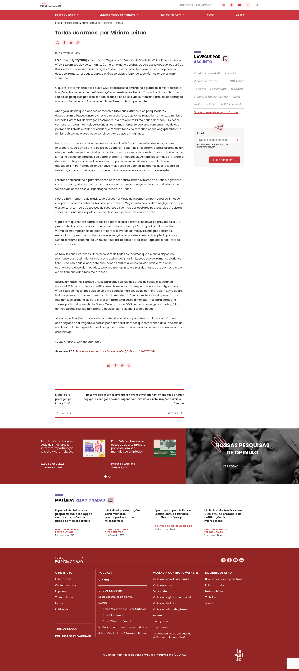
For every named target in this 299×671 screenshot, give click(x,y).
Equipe (59, 603)
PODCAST (105, 573)
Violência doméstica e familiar (216, 73)
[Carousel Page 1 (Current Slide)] (105, 476)
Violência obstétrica (165, 603)
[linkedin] (248, 5)
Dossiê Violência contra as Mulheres (124, 609)
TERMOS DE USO (66, 629)
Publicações (62, 609)
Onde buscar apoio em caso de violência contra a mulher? (172, 635)
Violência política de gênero (170, 609)
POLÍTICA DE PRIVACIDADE (73, 636)
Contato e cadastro (67, 585)
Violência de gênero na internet (217, 96)
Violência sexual (205, 81)
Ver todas (231, 466)
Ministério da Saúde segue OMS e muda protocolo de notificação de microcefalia (223, 516)
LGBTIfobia (236, 81)
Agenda (210, 603)
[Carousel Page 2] (109, 476)
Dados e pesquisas (52, 463)
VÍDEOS (103, 580)
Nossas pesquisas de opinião (115, 597)
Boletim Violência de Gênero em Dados (122, 633)
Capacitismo (161, 627)
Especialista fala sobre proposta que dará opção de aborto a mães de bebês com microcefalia (73, 516)
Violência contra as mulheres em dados (122, 627)
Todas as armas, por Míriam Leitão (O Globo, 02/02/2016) (115, 351)
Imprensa (61, 591)
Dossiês (102, 603)
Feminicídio (218, 89)
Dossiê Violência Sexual (117, 621)
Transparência (64, 597)
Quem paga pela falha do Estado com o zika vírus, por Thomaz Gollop (173, 514)
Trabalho (237, 89)
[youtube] (239, 5)
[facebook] (231, 5)
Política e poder (232, 104)
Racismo (200, 89)
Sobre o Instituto (65, 579)
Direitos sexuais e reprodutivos (216, 112)
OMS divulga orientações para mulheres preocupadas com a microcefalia (123, 516)
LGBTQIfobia (160, 621)
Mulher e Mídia (204, 104)
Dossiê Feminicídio (114, 615)
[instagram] (223, 5)
